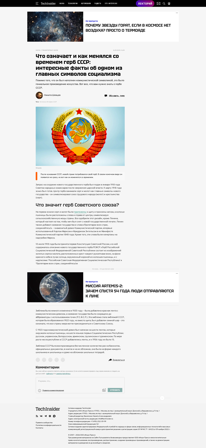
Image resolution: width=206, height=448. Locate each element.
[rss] (37, 416)
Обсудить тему (117, 95)
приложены (80, 212)
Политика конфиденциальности (48, 425)
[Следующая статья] (103, 398)
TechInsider (48, 3)
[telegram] (45, 416)
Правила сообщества (44, 423)
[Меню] (37, 3)
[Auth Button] (169, 3)
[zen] (50, 416)
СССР (55, 102)
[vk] (41, 416)
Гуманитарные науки (50, 50)
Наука (38, 50)
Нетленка (43, 102)
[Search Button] (164, 3)
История (49, 102)
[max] (54, 416)
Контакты (39, 428)
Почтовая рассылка (158, 3)
